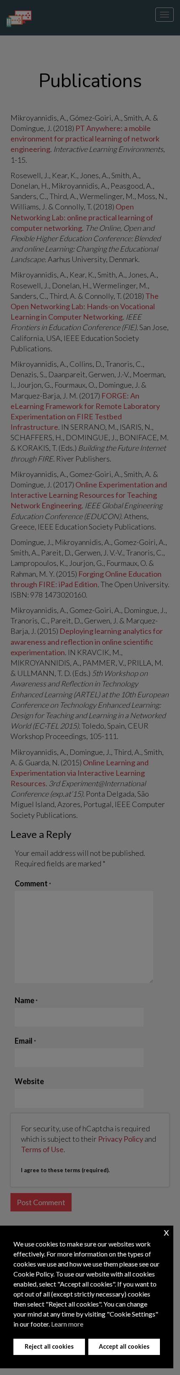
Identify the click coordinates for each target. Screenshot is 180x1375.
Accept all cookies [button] (124, 1346)
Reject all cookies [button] (49, 1346)
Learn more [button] (67, 1324)
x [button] (166, 1232)
